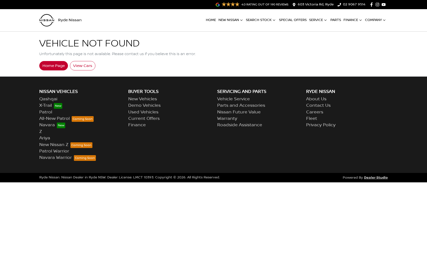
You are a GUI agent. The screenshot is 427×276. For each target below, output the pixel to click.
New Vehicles (142, 99)
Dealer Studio (376, 177)
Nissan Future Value (239, 112)
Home (211, 20)
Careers (314, 112)
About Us (316, 99)
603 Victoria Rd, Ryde (316, 4)
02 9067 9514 (354, 4)
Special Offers (293, 20)
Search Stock (259, 20)
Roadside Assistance (239, 125)
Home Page (54, 66)
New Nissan (228, 20)
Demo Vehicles (144, 105)
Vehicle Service (233, 99)
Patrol (45, 112)
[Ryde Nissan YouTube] (385, 4)
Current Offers (144, 118)
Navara (47, 125)
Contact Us (318, 105)
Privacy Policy (321, 125)
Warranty (227, 118)
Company (373, 20)
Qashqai (48, 99)
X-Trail (45, 105)
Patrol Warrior (54, 151)
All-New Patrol (54, 118)
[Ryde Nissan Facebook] (372, 4)
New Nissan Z (53, 145)
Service (316, 20)
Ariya (44, 138)
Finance (350, 20)
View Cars (82, 66)
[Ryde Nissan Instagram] (378, 4)
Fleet (311, 118)
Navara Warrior (55, 157)
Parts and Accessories (241, 105)
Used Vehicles (143, 112)
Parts (335, 20)
